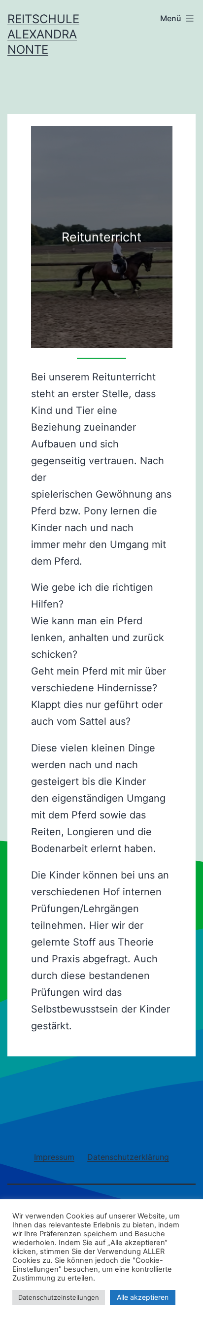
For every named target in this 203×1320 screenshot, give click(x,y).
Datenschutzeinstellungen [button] (58, 1297)
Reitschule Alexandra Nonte (43, 34)
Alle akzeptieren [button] (143, 1297)
